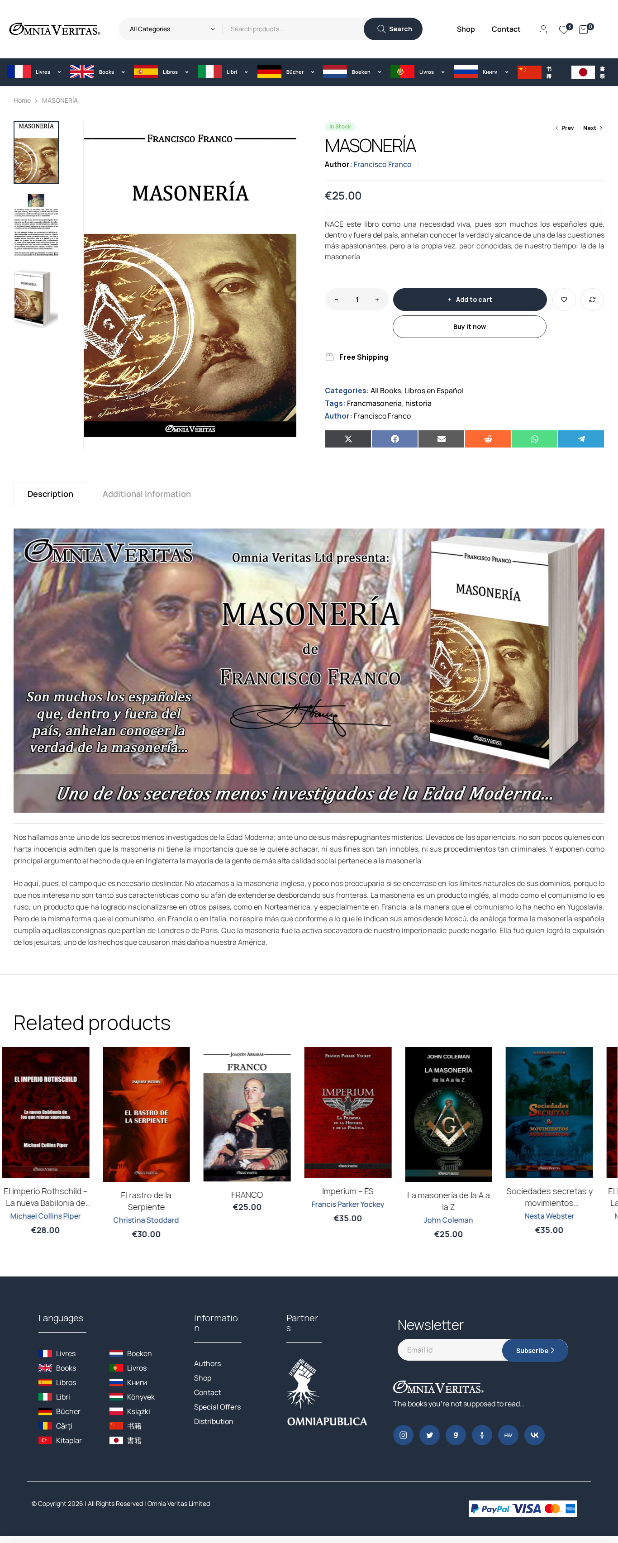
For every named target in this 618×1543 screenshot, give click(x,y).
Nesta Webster (560, 1216)
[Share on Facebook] (394, 439)
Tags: (335, 403)
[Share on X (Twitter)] (348, 439)
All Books (386, 390)
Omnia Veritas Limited (178, 1503)
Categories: (347, 390)
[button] (31, 71)
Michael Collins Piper (57, 1216)
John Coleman (460, 1220)
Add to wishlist (564, 299)
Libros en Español (434, 390)
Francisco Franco (383, 164)
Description (50, 493)
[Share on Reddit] (488, 439)
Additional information (147, 493)
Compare (592, 299)
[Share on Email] (441, 439)
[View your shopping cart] (583, 29)
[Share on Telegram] (581, 439)
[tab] (50, 494)
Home (22, 100)
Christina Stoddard (157, 1220)
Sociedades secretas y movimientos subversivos (561, 1203)
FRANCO (258, 1194)
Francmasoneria (374, 403)
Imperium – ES (359, 1191)
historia (418, 403)
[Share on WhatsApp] (534, 439)
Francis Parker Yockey (359, 1204)
